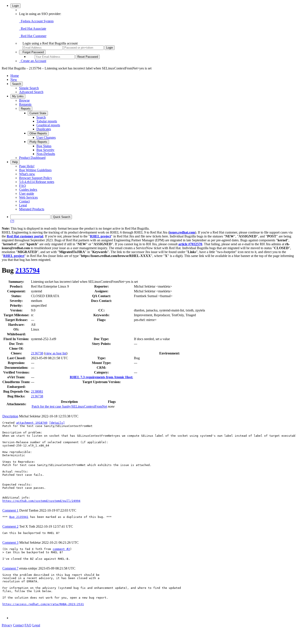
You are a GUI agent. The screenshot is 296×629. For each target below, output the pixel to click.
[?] (12, 221)
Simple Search (29, 88)
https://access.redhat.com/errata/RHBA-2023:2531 (43, 604)
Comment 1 (10, 510)
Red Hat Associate (32, 28)
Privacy (7, 625)
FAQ (22, 186)
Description (10, 416)
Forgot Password (32, 52)
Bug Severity (45, 150)
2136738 (37, 353)
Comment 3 (10, 542)
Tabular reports (46, 121)
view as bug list (55, 353)
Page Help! (26, 166)
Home (14, 75)
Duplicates (43, 129)
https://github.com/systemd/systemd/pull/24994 (41, 500)
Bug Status (43, 146)
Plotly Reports (38, 141)
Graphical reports (48, 125)
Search (16, 84)
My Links (18, 96)
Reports (26, 108)
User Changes (46, 137)
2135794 (27, 270)
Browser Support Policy (35, 178)
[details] (57, 422)
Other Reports (38, 133)
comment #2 (61, 549)
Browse (24, 100)
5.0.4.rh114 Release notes (36, 182)
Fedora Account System (36, 21)
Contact (24, 201)
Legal (23, 205)
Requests (25, 104)
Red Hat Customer (32, 36)
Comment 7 (10, 568)
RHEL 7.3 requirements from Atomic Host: (101, 377)
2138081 (37, 391)
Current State (37, 113)
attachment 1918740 (31, 422)
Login (15, 5)
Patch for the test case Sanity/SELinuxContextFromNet (69, 406)
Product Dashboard (32, 158)
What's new (27, 174)
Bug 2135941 (18, 517)
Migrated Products (31, 209)
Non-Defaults (45, 154)
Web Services (28, 197)
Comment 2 (10, 526)
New (13, 79)
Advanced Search (31, 92)
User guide (26, 193)
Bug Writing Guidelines (35, 170)
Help (15, 162)
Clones (16, 353)
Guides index (28, 189)
